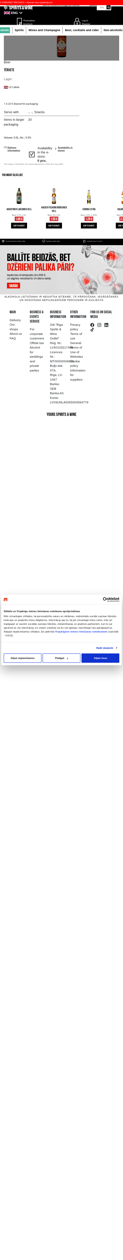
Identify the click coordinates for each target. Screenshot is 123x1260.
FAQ (13, 338)
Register (86, 24)
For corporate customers (37, 334)
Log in (85, 20)
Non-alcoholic (113, 30)
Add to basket (19, 226)
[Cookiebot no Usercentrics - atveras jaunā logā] (105, 599)
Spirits (19, 30)
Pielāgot (59, 658)
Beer (7, 62)
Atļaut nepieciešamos (23, 658)
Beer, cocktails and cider (82, 30)
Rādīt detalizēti (104, 647)
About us (16, 333)
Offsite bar (37, 343)
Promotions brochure (28, 22)
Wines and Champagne (44, 30)
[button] (61, 12)
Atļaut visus (100, 658)
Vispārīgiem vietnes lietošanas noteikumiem (81, 631)
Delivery (15, 320)
